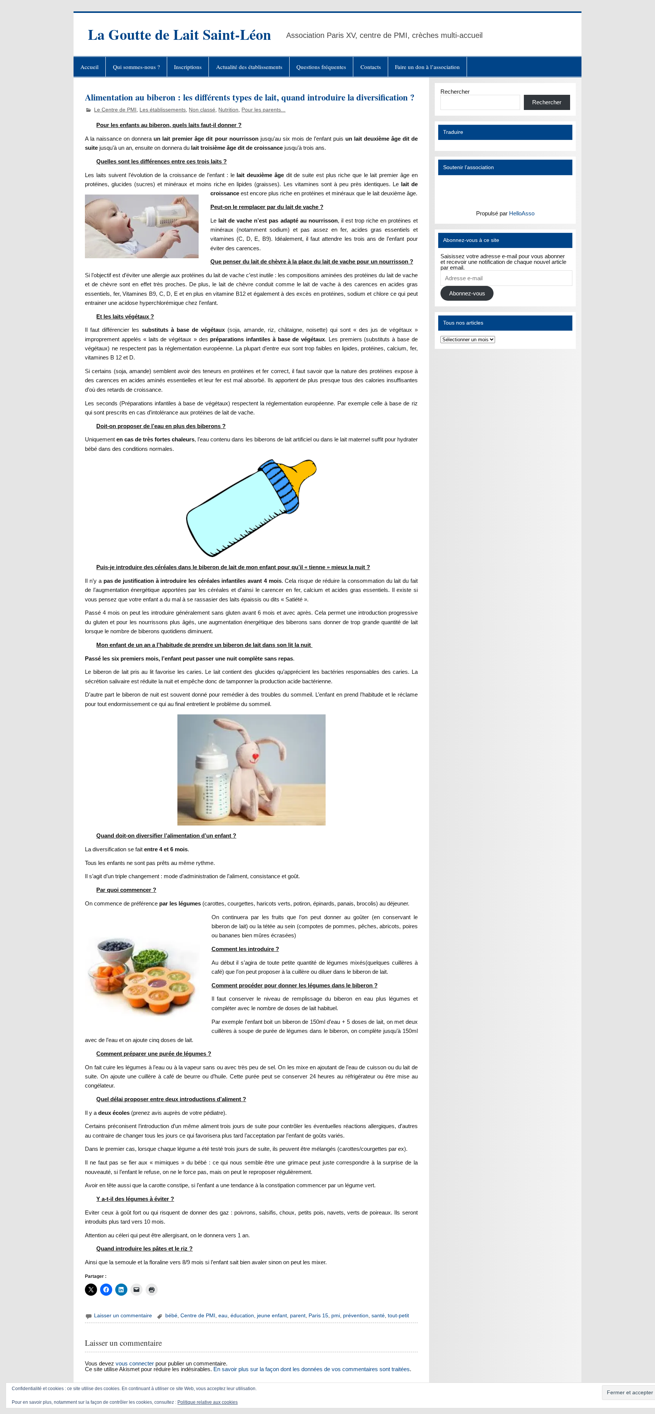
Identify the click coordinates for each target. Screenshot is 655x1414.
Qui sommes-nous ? (136, 67)
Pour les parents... (263, 110)
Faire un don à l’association (427, 67)
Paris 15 (318, 1315)
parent (298, 1315)
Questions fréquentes (321, 67)
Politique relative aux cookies (207, 1402)
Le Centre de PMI (115, 110)
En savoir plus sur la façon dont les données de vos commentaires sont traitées (311, 1369)
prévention (355, 1315)
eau (222, 1315)
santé (378, 1315)
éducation (242, 1315)
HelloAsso (521, 213)
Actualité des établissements (249, 67)
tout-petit (398, 1315)
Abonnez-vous (467, 293)
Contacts (370, 67)
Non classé (202, 110)
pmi (335, 1315)
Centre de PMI (197, 1315)
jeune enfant (272, 1315)
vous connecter (135, 1363)
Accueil (89, 67)
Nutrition (228, 110)
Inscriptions (188, 67)
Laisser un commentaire (123, 1315)
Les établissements (162, 110)
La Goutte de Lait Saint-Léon (179, 34)
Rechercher (455, 91)
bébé (171, 1315)
